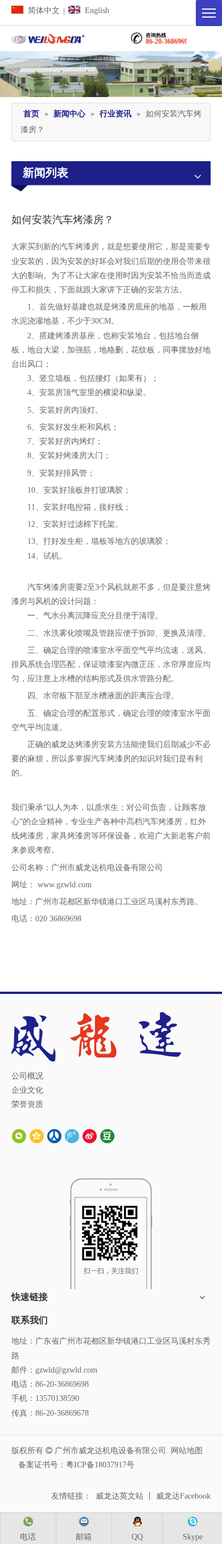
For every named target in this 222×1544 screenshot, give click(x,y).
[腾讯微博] (72, 1136)
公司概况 (27, 1076)
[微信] (19, 1136)
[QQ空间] (37, 1136)
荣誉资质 (27, 1104)
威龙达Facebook (183, 1496)
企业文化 (27, 1090)
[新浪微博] (90, 1136)
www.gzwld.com (65, 884)
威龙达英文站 (119, 1496)
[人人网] (54, 1136)
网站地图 (187, 1450)
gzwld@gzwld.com (66, 1370)
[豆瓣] (107, 1136)
